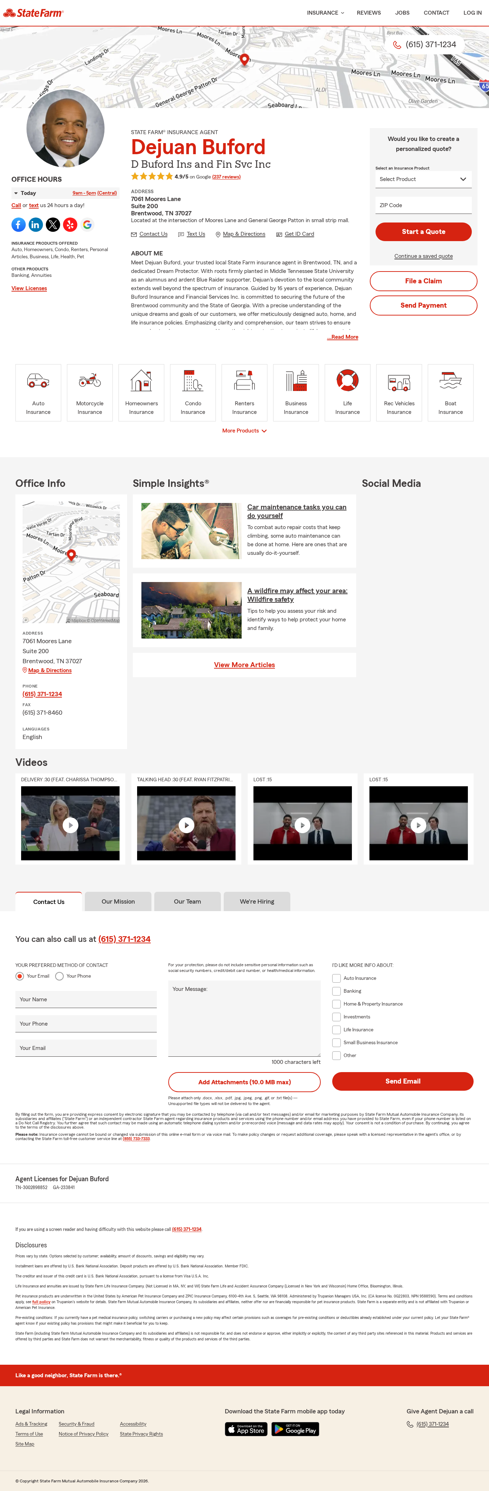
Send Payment (424, 305)
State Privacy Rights (141, 1434)
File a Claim (423, 281)
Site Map (24, 1444)
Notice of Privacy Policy (83, 1434)
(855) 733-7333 (136, 1138)
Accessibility (133, 1424)
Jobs (402, 13)
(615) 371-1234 (42, 694)
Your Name (33, 999)
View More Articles (244, 665)
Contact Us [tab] (48, 902)
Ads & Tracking (31, 1424)
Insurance (322, 13)
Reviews (369, 13)
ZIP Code (391, 205)
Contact (436, 13)
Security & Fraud (77, 1424)
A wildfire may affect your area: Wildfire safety (297, 595)
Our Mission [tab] (118, 901)
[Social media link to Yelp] (70, 224)
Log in (473, 13)
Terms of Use (29, 1434)
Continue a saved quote (423, 256)
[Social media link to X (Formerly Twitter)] (53, 224)
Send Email (403, 1081)
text (34, 205)
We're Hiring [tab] (257, 901)
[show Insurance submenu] (341, 13)
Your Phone (79, 976)
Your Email (38, 976)
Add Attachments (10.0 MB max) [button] (244, 1082)
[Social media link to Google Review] (87, 224)
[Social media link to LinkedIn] (36, 224)
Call (16, 205)
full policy (41, 1302)
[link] (33, 13)
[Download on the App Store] (246, 1429)
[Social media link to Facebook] (18, 224)
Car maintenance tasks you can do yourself (297, 511)
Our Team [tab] (187, 901)
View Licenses (29, 288)
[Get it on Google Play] (295, 1429)
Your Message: (190, 989)
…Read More (342, 337)
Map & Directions (50, 670)
